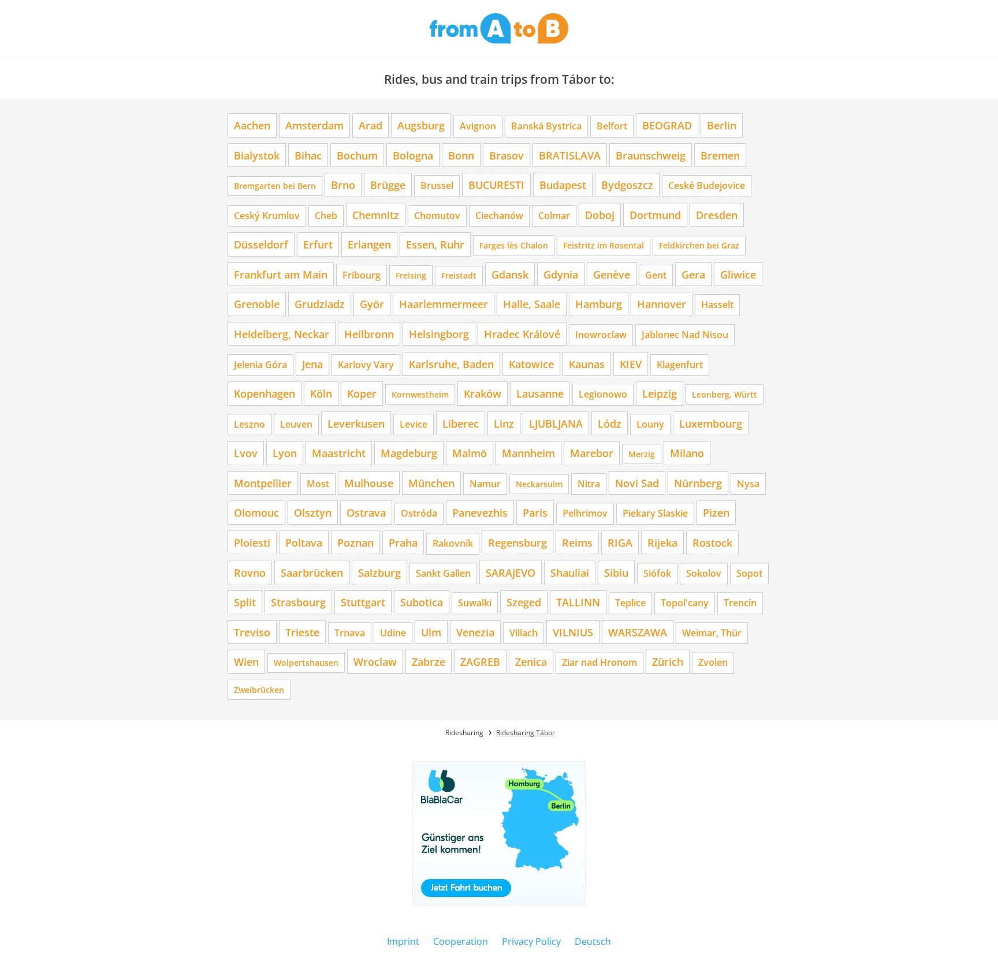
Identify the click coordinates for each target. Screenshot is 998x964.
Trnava (349, 632)
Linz (504, 423)
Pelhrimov (585, 513)
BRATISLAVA (570, 155)
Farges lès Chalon (513, 245)
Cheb (326, 215)
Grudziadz (320, 303)
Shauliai (569, 572)
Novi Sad (637, 483)
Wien (246, 661)
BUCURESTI (496, 184)
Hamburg (598, 303)
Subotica (421, 602)
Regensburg (517, 542)
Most (318, 483)
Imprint (403, 941)
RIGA (620, 542)
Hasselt (717, 304)
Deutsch (593, 941)
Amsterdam (314, 125)
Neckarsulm (539, 484)
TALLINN (578, 602)
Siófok (657, 573)
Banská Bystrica (546, 126)
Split (245, 602)
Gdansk (509, 274)
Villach (523, 632)
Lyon (285, 453)
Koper (362, 393)
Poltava (303, 542)
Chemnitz (375, 214)
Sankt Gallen (443, 573)
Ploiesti (252, 542)
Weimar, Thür (712, 632)
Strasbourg (298, 602)
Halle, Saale (531, 303)
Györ (372, 303)
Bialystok (257, 155)
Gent (655, 275)
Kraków (482, 393)
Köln (321, 393)
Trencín (740, 602)
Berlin (721, 125)
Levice (413, 424)
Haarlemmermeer (443, 303)
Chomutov (437, 215)
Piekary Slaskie (655, 513)
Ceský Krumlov (267, 215)
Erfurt (318, 244)
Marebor (591, 453)
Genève (611, 274)
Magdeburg (409, 453)
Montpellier (263, 483)
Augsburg (421, 125)
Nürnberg (698, 483)
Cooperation (460, 941)
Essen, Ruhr (435, 244)
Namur (485, 483)
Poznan (355, 542)
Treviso (252, 632)
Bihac (308, 155)
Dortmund (655, 214)
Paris (535, 512)
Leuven (296, 424)
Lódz (609, 423)
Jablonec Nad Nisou (685, 334)
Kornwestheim (420, 394)
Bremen (720, 155)
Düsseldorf (261, 244)
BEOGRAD (667, 125)
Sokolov (703, 573)
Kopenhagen (264, 393)
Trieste (302, 632)
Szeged (524, 602)
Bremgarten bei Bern (275, 185)
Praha (403, 542)
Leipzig (659, 393)
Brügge (387, 184)
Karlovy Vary (366, 364)
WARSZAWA (637, 632)
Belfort (612, 126)
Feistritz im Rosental (603, 245)
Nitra (589, 483)
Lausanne (540, 393)
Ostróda (419, 513)
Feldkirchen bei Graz (699, 245)
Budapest (562, 184)
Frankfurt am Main (280, 274)
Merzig (641, 453)
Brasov (506, 155)
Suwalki (474, 602)
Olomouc (256, 512)
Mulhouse (368, 483)
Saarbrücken (312, 572)
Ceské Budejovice (706, 185)
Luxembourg (710, 423)
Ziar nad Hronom (599, 662)
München (431, 483)
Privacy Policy (531, 941)
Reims (577, 542)
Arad (370, 125)
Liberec (460, 423)
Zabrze (428, 661)
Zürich (667, 661)
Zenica (531, 661)
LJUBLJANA (556, 423)
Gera (693, 274)
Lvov (246, 453)
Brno (343, 184)
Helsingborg (439, 334)
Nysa (748, 483)
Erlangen (369, 244)
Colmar (554, 215)
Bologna (413, 155)
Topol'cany (685, 602)
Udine (393, 632)
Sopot (749, 573)
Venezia (475, 632)
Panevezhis (480, 512)
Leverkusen (356, 423)
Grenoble (257, 303)
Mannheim (528, 453)
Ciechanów (499, 215)
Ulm (431, 632)
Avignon (478, 126)
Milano (687, 453)
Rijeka (662, 542)
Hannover (661, 303)
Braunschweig (651, 155)
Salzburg (379, 572)
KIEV (631, 364)
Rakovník (453, 543)
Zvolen (713, 662)
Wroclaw (375, 661)
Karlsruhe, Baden (451, 364)
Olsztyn (313, 512)
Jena (312, 364)
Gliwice (738, 274)
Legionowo (603, 394)
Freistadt (458, 275)
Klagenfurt (680, 364)
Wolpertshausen (306, 662)
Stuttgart (363, 602)
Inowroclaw (601, 334)
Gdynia (560, 274)
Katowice (531, 364)
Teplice (630, 602)
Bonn (461, 155)
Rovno (250, 572)
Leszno (249, 424)
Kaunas (587, 364)
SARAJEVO (510, 572)
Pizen (716, 512)
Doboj (600, 214)
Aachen (252, 125)
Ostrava (366, 512)
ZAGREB (480, 661)
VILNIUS (573, 632)
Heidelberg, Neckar (281, 334)
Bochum (357, 155)
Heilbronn (369, 334)
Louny (650, 424)
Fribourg (361, 275)
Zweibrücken (259, 689)
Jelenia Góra (260, 364)
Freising (411, 275)
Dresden (717, 214)
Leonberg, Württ (724, 394)
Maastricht (339, 453)
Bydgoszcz (627, 184)
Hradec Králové (522, 334)
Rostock (712, 542)
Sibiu (616, 572)
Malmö (469, 453)
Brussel (436, 185)
